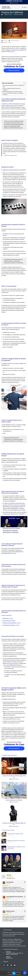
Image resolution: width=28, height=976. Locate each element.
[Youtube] (14, 965)
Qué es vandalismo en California (14, 800)
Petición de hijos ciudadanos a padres (15, 833)
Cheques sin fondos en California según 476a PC (14, 776)
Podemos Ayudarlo (14, 70)
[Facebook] (7, 965)
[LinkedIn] (11, 965)
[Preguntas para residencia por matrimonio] (3, 841)
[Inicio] (1, 14)
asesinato (5, 505)
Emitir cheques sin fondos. (9, 620)
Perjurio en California (18, 14)
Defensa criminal (7, 42)
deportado (7, 514)
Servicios (18, 972)
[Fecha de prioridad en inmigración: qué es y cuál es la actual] (3, 848)
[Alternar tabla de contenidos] (23, 83)
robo (9, 510)
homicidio (16, 176)
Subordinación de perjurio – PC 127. (11, 625)
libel (18, 126)
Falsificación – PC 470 (8, 618)
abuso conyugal (14, 506)
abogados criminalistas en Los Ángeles (15, 50)
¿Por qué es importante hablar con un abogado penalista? (13, 94)
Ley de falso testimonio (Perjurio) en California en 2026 (13, 86)
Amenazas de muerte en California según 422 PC (14, 823)
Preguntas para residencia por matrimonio (16, 840)
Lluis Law (5, 40)
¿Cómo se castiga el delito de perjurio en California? (11, 89)
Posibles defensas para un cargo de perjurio (12, 91)
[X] (4, 965)
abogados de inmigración (10, 530)
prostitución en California (19, 505)
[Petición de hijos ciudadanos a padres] (3, 834)
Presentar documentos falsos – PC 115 (11, 622)
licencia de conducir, (14, 663)
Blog (9, 972)
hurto (19, 510)
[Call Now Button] (14, 973)
